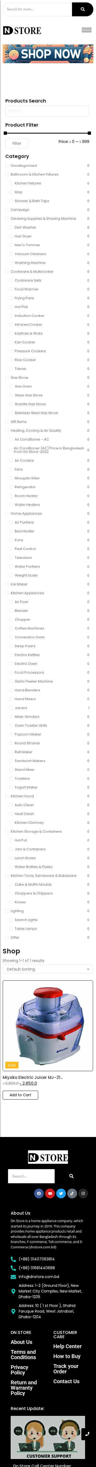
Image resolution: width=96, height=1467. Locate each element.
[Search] (82, 9)
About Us (21, 1342)
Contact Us (66, 1381)
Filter (17, 143)
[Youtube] (50, 1193)
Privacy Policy (19, 1370)
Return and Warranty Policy (24, 1387)
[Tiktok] (72, 1193)
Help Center (67, 1346)
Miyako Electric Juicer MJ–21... (33, 1077)
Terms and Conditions (23, 1354)
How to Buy (67, 1356)
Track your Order (65, 1369)
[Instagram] (83, 1193)
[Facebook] (39, 1193)
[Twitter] (61, 1193)
